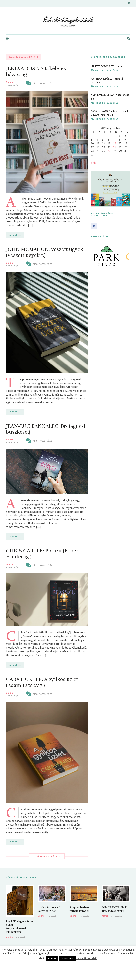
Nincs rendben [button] (67, 958)
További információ (86, 958)
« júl (93, 163)
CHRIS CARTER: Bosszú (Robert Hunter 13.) (43, 554)
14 (114, 143)
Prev (95, 256)
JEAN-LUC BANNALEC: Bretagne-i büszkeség (45, 429)
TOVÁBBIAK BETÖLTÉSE (47, 856)
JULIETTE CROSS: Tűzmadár (107, 66)
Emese (9, 564)
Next (125, 256)
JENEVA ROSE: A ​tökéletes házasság (36, 71)
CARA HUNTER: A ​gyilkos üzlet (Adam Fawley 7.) (42, 682)
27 (109, 151)
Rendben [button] (52, 958)
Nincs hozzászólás (42, 83)
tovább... (15, 235)
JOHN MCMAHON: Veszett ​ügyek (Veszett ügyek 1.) (44, 252)
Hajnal (9, 439)
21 (114, 147)
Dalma (9, 82)
